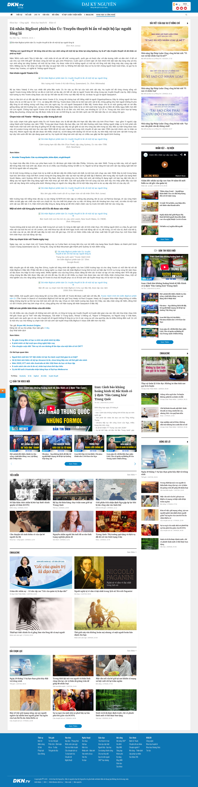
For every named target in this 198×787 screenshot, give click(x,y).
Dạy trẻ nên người (103, 757)
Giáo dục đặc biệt (103, 744)
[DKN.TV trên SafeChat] (174, 4)
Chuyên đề (68, 757)
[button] (135, 463)
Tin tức (148, 750)
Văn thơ (84, 757)
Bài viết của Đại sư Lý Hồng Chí (165, 23)
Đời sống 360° (121, 741)
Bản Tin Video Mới (167, 250)
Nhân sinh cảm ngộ (16, 635)
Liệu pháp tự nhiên (135, 753)
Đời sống (55, 14)
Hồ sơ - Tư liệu (52, 747)
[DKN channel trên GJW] (184, 4)
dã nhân (44, 376)
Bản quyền (77, 782)
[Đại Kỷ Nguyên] (15, 4)
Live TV (37, 14)
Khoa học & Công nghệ (105, 14)
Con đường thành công (105, 750)
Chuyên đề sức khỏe (135, 744)
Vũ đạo (84, 760)
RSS (45, 782)
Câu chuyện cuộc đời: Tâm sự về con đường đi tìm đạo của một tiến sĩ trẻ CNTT (47, 346)
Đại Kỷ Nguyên (80, 779)
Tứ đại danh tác (70, 753)
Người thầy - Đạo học (104, 747)
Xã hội (40, 747)
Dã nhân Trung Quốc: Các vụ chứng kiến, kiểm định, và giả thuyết (41, 157)
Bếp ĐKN (119, 747)
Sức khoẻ (56, 540)
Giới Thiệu (20, 7)
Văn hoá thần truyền (59, 686)
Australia (22, 376)
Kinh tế (40, 741)
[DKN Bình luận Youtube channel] (181, 8)
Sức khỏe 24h (133, 757)
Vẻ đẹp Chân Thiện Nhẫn (18, 594)
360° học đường (103, 760)
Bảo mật (68, 782)
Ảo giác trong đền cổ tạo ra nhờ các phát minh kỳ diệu (36, 340)
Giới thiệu (37, 782)
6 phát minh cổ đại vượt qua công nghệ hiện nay (33, 343)
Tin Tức (97, 402)
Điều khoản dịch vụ (56, 782)
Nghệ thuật (68, 760)
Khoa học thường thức (153, 747)
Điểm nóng (13, 508)
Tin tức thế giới (53, 741)
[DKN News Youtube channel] (177, 8)
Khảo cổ (52, 23)
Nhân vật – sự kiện (165, 148)
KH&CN (148, 737)
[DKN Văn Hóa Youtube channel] (185, 8)
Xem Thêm (73, 464)
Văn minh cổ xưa (87, 753)
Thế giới (28, 14)
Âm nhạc (77, 594)
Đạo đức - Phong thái (72, 741)
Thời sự (19, 14)
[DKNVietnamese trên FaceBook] (176, 4)
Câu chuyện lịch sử (16, 721)
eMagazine (165, 353)
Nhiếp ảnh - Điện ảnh (88, 750)
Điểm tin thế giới (101, 508)
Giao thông (41, 753)
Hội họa (84, 744)
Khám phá (119, 753)
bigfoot (36, 376)
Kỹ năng (118, 757)
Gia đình (119, 744)
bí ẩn (30, 376)
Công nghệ (149, 741)
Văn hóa (46, 14)
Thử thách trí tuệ (103, 741)
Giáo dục (101, 737)
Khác (97, 540)
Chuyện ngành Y (134, 747)
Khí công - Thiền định (136, 750)
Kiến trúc (85, 747)
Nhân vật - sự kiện (147, 186)
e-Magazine (89, 14)
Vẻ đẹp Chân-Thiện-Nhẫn (72, 14)
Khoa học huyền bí (39, 23)
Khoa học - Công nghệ (19, 23)
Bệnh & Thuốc (133, 741)
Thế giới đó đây (53, 750)
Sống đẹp (119, 750)
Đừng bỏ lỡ (164, 441)
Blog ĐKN (119, 760)
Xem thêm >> (132, 474)
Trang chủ (11, 15)
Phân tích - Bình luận (55, 744)
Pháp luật (41, 750)
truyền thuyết (53, 376)
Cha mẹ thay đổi (103, 753)
